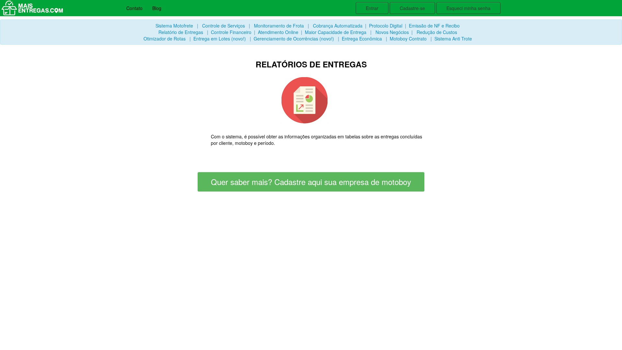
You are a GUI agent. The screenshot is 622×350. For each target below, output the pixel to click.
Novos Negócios (392, 32)
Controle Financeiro (231, 32)
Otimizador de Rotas (165, 38)
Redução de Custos (437, 32)
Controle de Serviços (223, 25)
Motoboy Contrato (408, 38)
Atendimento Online (278, 32)
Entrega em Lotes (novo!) (219, 38)
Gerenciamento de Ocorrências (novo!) (294, 38)
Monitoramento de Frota (279, 25)
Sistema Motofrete (174, 25)
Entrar (372, 8)
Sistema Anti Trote (453, 38)
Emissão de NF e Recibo (434, 25)
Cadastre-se (412, 8)
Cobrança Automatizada (338, 25)
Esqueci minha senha (468, 8)
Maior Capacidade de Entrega (335, 32)
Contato (134, 8)
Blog (156, 8)
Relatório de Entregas (180, 32)
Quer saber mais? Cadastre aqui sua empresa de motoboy (311, 181)
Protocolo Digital (385, 25)
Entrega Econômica (362, 38)
